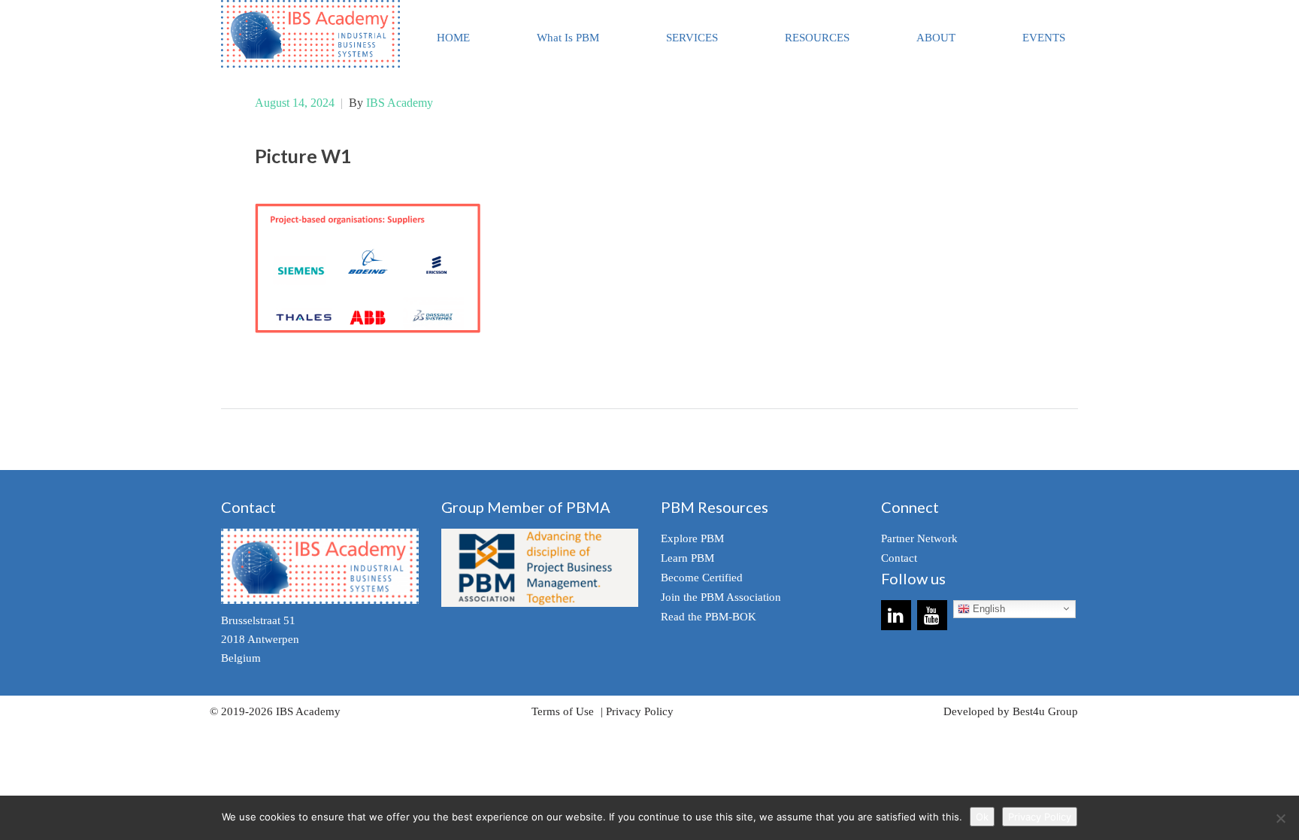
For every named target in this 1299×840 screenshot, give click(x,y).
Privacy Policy (640, 711)
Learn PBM (687, 558)
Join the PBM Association (721, 597)
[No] (1280, 818)
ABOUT (935, 38)
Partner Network (919, 538)
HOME (453, 38)
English (987, 608)
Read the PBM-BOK (708, 617)
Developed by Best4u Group (1010, 711)
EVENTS (1043, 38)
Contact (899, 558)
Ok (982, 817)
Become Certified (702, 578)
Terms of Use (562, 711)
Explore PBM (692, 538)
